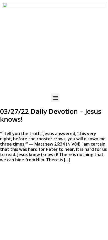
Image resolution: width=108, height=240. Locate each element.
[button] (55, 97)
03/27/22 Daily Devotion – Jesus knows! (50, 115)
